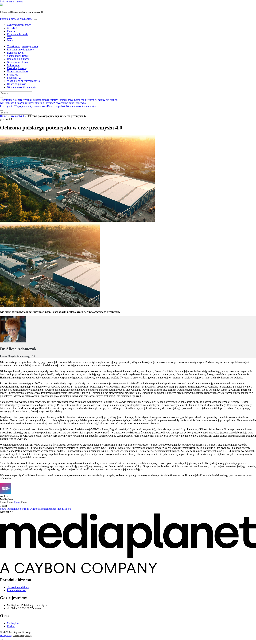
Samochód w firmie (18, 55)
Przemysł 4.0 (14, 77)
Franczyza (12, 74)
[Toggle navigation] (35, 19)
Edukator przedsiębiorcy (20, 49)
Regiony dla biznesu (18, 58)
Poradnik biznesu (16, 18)
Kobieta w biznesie (17, 34)
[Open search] (1, 97)
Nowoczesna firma (17, 62)
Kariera (11, 626)
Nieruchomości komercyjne (22, 87)
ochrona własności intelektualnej (38, 508)
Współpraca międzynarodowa (23, 80)
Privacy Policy (6, 635)
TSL (9, 37)
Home (3, 115)
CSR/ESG (12, 27)
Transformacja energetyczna (22, 46)
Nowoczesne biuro (17, 71)
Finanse (11, 31)
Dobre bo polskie (16, 83)
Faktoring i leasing (17, 68)
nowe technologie (10, 508)
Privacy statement (16, 590)
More (10, 40)
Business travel (15, 52)
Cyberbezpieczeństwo (19, 24)
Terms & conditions (18, 587)
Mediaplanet (14, 623)
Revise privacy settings (22, 635)
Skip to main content (11, 1)
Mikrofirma (13, 65)
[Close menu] (1, 110)
